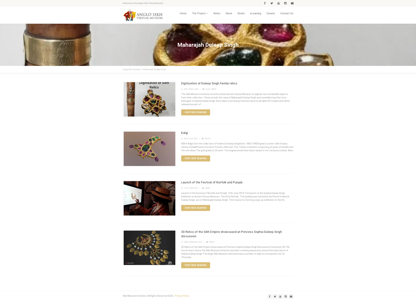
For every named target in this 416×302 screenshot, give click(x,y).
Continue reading (196, 112)
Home (183, 13)
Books (241, 13)
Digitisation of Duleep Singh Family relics (209, 83)
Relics (216, 13)
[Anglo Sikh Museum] (143, 15)
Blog (208, 89)
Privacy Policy (182, 296)
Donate (270, 13)
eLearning (255, 13)
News (229, 13)
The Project (199, 13)
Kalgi (184, 133)
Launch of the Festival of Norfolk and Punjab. (212, 182)
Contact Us (286, 13)
